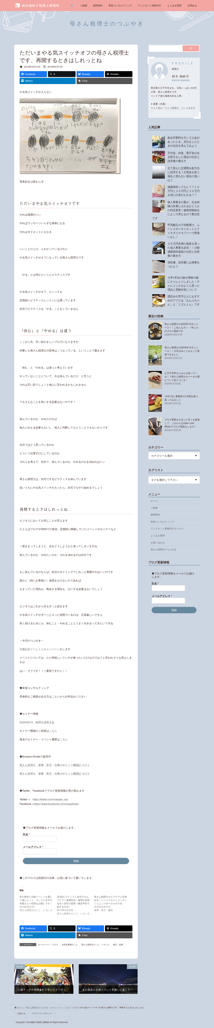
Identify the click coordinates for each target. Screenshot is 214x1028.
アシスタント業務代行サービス (167, 528)
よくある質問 (158, 535)
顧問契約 (155, 514)
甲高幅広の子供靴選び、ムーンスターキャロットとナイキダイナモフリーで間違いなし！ (184, 231)
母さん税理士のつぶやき (163, 549)
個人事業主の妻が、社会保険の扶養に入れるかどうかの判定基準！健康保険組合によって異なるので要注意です (176, 210)
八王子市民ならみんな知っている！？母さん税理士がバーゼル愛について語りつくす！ (182, 376)
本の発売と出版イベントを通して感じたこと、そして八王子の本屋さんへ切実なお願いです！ (36, 900)
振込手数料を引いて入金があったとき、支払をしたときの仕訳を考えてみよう (184, 141)
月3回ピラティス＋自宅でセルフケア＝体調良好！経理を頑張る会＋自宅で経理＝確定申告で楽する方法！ (73, 901)
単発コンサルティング (162, 521)
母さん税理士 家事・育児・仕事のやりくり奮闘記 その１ (55, 765)
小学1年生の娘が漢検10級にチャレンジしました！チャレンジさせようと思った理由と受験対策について (184, 283)
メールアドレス (33, 847)
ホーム (154, 500)
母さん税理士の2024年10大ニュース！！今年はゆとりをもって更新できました (182, 351)
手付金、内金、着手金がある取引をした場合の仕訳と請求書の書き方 (184, 157)
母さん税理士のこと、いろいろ (95, 944)
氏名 (26, 834)
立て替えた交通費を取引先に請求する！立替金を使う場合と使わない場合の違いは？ (184, 174)
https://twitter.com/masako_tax (50, 799)
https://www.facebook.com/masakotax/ (56, 804)
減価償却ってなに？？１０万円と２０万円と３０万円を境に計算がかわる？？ (184, 191)
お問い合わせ (158, 542)
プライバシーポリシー (42, 1013)
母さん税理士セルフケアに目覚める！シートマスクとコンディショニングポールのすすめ (110, 900)
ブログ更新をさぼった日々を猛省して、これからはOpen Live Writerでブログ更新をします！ (182, 423)
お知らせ (21, 1013)
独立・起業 (118, 944)
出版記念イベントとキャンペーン (40, 649)
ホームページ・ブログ (48, 944)
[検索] (191, 48)
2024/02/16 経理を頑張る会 (37, 722)
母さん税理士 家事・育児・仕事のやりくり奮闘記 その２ (55, 773)
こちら (56, 696)
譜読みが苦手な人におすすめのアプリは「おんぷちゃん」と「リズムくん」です (184, 300)
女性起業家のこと (70, 944)
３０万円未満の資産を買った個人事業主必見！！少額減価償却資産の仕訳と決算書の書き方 (184, 249)
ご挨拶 (154, 507)
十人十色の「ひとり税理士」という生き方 (173, 107)
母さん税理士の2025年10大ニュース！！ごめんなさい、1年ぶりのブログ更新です (182, 327)
